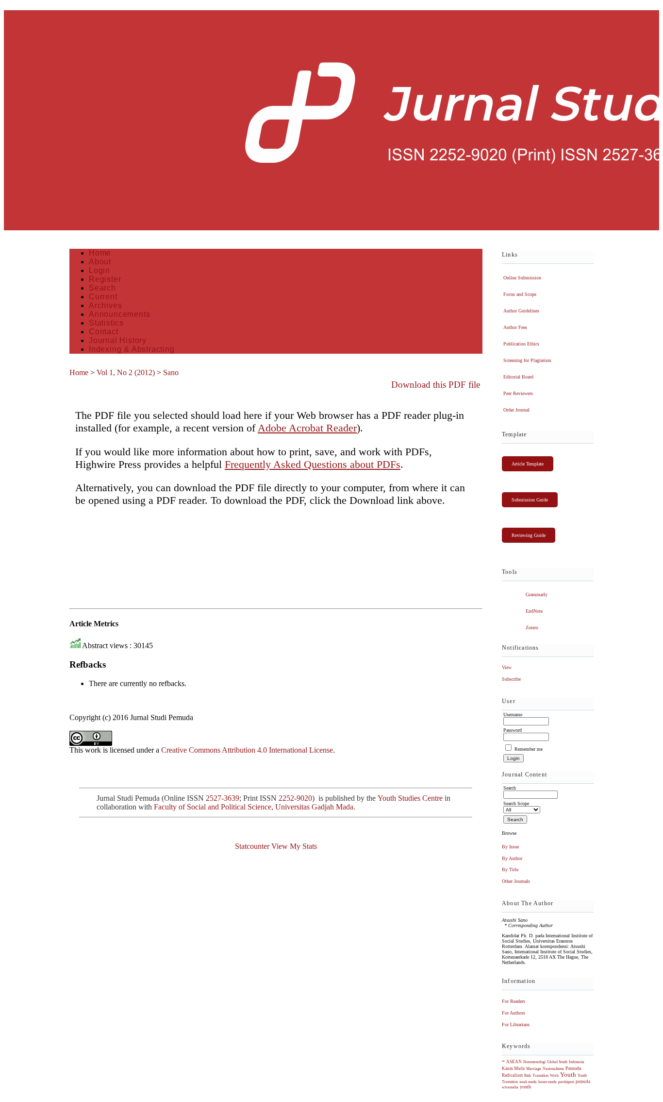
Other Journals (516, 881)
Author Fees (515, 327)
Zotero (532, 627)
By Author (512, 858)
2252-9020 (295, 798)
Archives (105, 305)
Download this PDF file (435, 384)
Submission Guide (530, 499)
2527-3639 (222, 798)
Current (103, 297)
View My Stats (294, 846)
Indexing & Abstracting (132, 349)
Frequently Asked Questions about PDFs (312, 464)
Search (102, 288)
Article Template (528, 463)
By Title (510, 869)
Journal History (118, 340)
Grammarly (536, 594)
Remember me (528, 749)
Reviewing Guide (529, 535)
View (507, 667)
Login (99, 270)
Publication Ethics (521, 343)
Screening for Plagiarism (527, 360)
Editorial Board (518, 376)
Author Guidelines (521, 310)
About (100, 262)
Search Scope (516, 803)
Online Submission (522, 277)
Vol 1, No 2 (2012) (126, 372)
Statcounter (252, 846)
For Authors (513, 1013)
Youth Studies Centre (410, 798)
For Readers (513, 1001)
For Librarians (516, 1024)
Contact (103, 331)
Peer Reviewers (518, 393)
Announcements (119, 314)
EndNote (534, 611)
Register (105, 279)
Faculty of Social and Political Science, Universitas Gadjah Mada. (255, 807)
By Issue (510, 846)
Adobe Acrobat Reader (307, 428)
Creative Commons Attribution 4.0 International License (247, 750)
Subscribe (511, 679)
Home (100, 253)
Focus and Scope (519, 294)
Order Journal (516, 410)
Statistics (106, 323)
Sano (171, 372)
